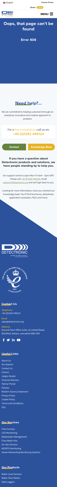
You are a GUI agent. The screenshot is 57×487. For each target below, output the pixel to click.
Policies (5, 387)
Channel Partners (10, 379)
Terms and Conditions (12, 403)
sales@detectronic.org (13, 321)
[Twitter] (8, 340)
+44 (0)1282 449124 (30, 178)
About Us (6, 360)
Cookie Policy (8, 399)
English (9, 2)
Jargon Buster (9, 376)
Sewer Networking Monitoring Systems (21, 452)
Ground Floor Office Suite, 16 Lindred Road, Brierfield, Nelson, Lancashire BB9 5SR (23, 331)
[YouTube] (18, 340)
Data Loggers (8, 481)
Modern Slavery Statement (15, 391)
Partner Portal (47, 2)
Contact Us (7, 368)
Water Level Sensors (12, 474)
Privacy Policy (8, 395)
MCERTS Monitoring (11, 448)
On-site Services (9, 444)
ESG (4, 407)
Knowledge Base (41, 147)
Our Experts (7, 364)
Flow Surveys (8, 428)
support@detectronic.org (15, 182)
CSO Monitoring (9, 432)
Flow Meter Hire (9, 440)
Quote (36, 7)
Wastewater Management (14, 436)
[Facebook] (4, 340)
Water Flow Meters (11, 477)
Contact (14, 147)
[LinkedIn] (13, 340)
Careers (5, 372)
